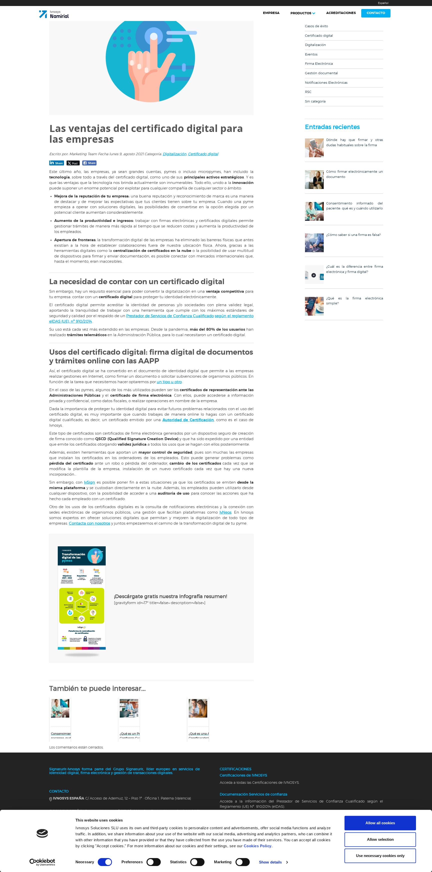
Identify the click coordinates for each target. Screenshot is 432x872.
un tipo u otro (169, 382)
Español (383, 3)
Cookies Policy (258, 846)
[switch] (153, 862)
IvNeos (226, 512)
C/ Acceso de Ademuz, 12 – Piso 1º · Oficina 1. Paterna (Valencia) (122, 798)
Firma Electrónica (319, 63)
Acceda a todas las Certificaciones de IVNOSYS (259, 783)
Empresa (271, 13)
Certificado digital (203, 154)
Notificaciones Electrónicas (326, 82)
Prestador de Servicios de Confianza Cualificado (170, 316)
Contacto (376, 13)
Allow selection (380, 839)
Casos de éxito (316, 26)
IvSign (89, 482)
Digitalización (174, 154)
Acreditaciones (341, 13)
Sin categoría (315, 101)
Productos (300, 13)
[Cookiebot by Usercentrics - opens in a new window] (42, 862)
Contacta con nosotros (89, 523)
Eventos (311, 54)
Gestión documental (321, 73)
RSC (308, 92)
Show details (270, 862)
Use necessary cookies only (380, 856)
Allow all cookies (380, 823)
